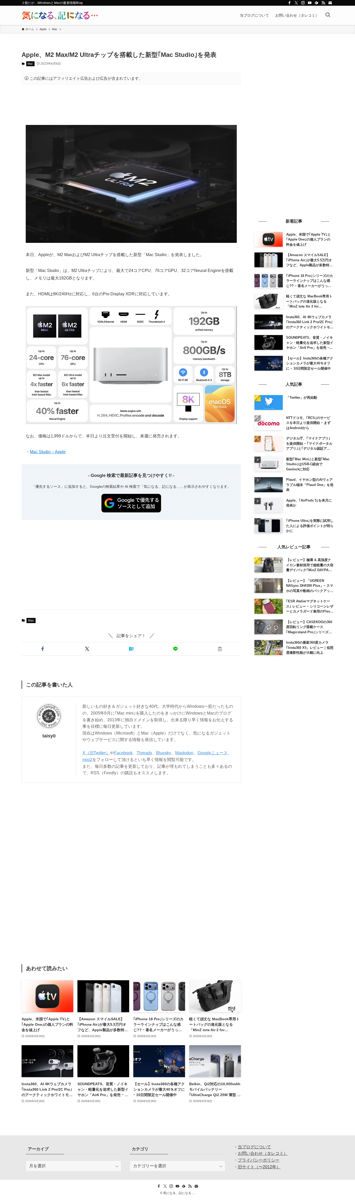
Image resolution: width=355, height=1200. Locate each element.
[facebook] (289, 3)
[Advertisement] (131, 105)
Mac (30, 63)
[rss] (323, 3)
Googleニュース (213, 753)
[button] (43, 648)
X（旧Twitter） (96, 753)
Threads (144, 753)
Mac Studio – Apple (48, 452)
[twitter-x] (296, 3)
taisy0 (49, 735)
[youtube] (309, 3)
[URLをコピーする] (220, 648)
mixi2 (87, 759)
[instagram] (303, 3)
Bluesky (163, 753)
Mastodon (184, 753)
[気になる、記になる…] (60, 15)
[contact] (330, 3)
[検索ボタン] (327, 15)
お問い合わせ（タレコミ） (263, 1153)
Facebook (123, 753)
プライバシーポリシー (258, 1160)
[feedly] (316, 3)
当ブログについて (254, 1147)
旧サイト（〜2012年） (259, 1167)
